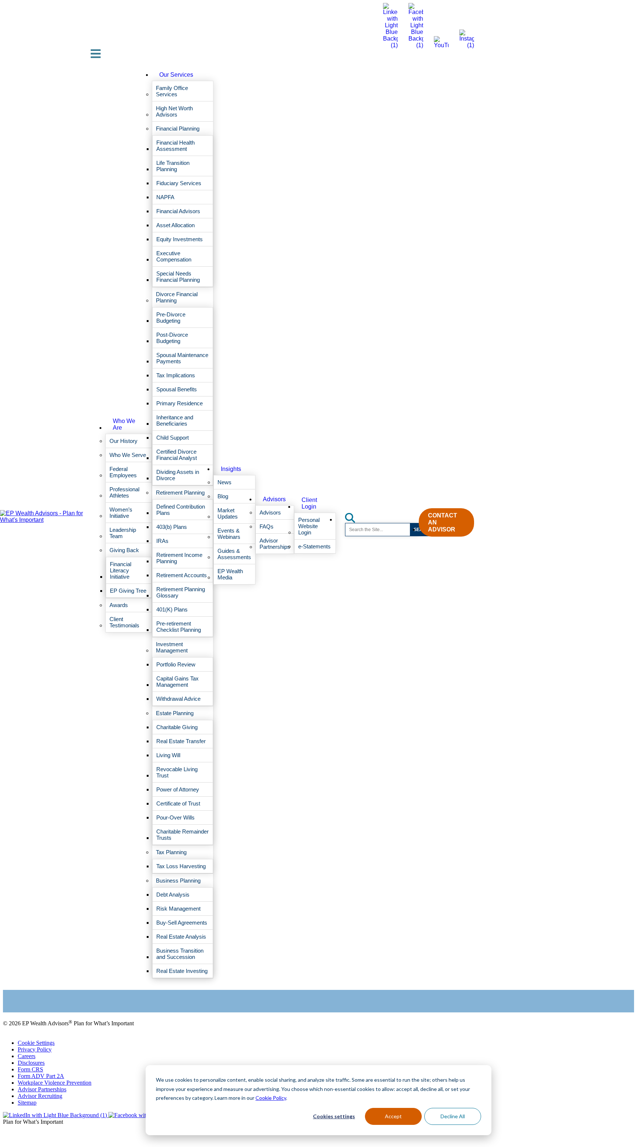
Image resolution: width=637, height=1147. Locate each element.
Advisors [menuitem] (274, 499)
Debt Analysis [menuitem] (172, 894)
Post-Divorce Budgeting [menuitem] (172, 338)
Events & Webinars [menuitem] (228, 533)
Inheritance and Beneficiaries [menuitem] (174, 420)
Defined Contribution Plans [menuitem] (180, 509)
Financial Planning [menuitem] (177, 128)
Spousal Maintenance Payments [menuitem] (182, 358)
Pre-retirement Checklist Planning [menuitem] (178, 626)
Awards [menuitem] (118, 605)
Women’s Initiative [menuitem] (120, 512)
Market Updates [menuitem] (227, 513)
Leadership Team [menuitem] (122, 533)
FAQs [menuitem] (267, 526)
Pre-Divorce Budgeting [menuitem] (170, 317)
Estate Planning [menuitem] (175, 713)
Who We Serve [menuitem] (127, 455)
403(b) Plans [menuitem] (171, 527)
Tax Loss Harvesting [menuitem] (181, 866)
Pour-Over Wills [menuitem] (175, 817)
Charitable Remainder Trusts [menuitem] (182, 834)
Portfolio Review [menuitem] (175, 664)
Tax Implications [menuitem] (175, 375)
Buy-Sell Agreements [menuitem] (181, 922)
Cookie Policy (270, 1098)
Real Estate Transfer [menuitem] (181, 741)
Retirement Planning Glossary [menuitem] (180, 592)
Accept (393, 1116)
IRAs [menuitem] (162, 541)
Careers (26, 1056)
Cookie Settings (36, 1043)
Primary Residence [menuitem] (179, 403)
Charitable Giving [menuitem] (177, 727)
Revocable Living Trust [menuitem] (177, 772)
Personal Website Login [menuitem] (309, 526)
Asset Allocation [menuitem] (175, 225)
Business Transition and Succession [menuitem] (179, 953)
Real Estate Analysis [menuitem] (181, 936)
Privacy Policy (35, 1049)
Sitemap (27, 1102)
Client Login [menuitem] (309, 503)
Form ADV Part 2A (41, 1076)
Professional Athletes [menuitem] (124, 492)
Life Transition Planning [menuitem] (172, 166)
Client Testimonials (25, 990)
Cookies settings (334, 1116)
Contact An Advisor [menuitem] (442, 522)
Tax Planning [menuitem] (171, 852)
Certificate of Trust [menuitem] (178, 803)
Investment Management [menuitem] (172, 647)
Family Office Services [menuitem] (172, 91)
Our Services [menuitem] (176, 75)
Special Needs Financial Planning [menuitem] (178, 276)
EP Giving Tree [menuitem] (128, 591)
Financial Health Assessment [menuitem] (175, 145)
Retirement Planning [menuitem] (180, 492)
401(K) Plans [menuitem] (172, 609)
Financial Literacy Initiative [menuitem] (120, 570)
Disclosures (31, 1063)
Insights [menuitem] (231, 469)
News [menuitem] (224, 482)
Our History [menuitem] (123, 441)
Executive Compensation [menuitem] (173, 256)
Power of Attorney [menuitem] (177, 789)
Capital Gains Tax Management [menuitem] (177, 681)
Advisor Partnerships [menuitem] (275, 543)
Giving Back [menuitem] (124, 550)
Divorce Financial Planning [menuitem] (177, 297)
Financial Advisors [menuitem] (178, 211)
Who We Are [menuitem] (124, 424)
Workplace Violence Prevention (54, 1083)
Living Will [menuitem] (168, 755)
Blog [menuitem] (222, 496)
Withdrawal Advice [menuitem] (178, 699)
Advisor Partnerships (42, 1089)
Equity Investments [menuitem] (179, 239)
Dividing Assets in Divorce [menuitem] (177, 475)
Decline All (453, 1116)
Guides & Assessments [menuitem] (234, 554)
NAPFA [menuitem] (165, 197)
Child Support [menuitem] (172, 437)
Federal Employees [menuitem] (123, 472)
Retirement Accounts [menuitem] (181, 575)
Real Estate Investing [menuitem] (182, 971)
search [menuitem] (354, 515)
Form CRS (30, 1069)
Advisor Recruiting (40, 1096)
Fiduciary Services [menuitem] (178, 183)
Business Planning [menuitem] (178, 880)
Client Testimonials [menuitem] (124, 622)
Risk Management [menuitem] (178, 908)
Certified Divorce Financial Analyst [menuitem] (176, 454)
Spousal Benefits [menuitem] (176, 389)
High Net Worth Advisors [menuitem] (174, 111)
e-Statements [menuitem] (314, 546)
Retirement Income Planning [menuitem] (179, 558)
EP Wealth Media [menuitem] (230, 574)
